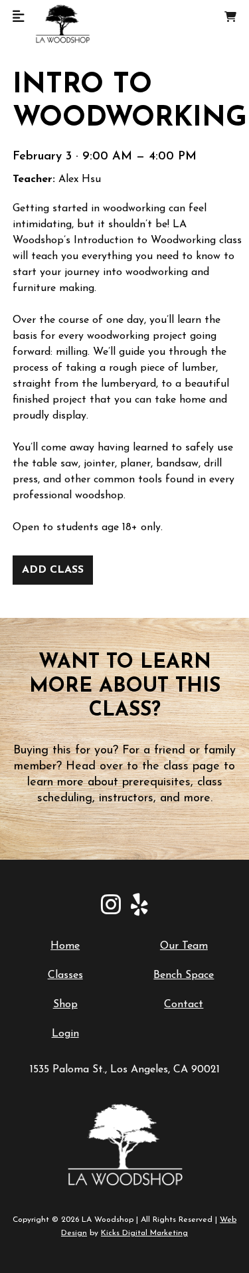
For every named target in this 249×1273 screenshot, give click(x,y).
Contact (183, 1004)
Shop (65, 1004)
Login (65, 1033)
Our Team (184, 946)
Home (65, 946)
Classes (65, 975)
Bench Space (183, 975)
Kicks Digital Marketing (144, 1233)
